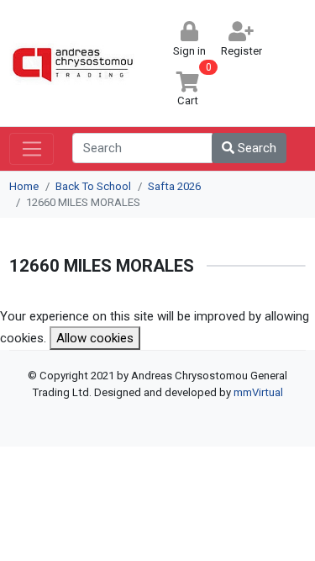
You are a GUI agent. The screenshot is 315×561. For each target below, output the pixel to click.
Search (255, 148)
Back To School (93, 186)
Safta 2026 (174, 186)
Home (24, 186)
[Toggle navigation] (31, 149)
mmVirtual (258, 392)
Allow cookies (95, 338)
